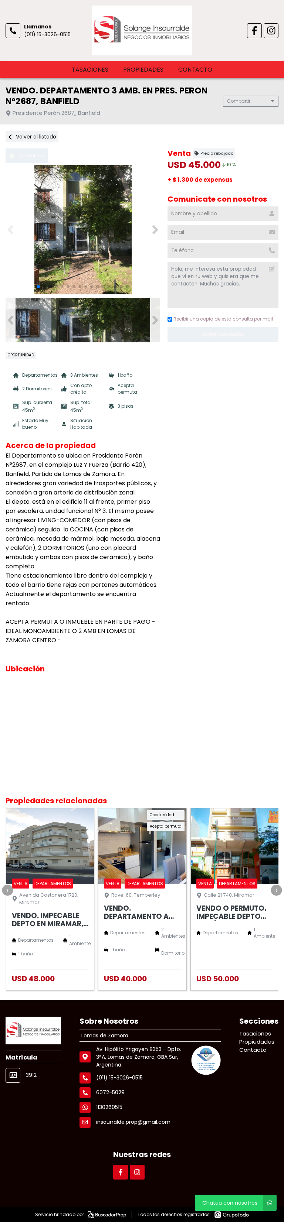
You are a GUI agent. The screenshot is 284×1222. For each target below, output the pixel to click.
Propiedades (143, 69)
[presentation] (7, 890)
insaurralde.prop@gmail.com (133, 1122)
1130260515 (109, 1107)
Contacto (195, 69)
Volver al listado (35, 136)
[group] (83, 229)
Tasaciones (90, 69)
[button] (155, 229)
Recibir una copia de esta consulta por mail (223, 319)
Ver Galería (31, 156)
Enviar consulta (223, 334)
